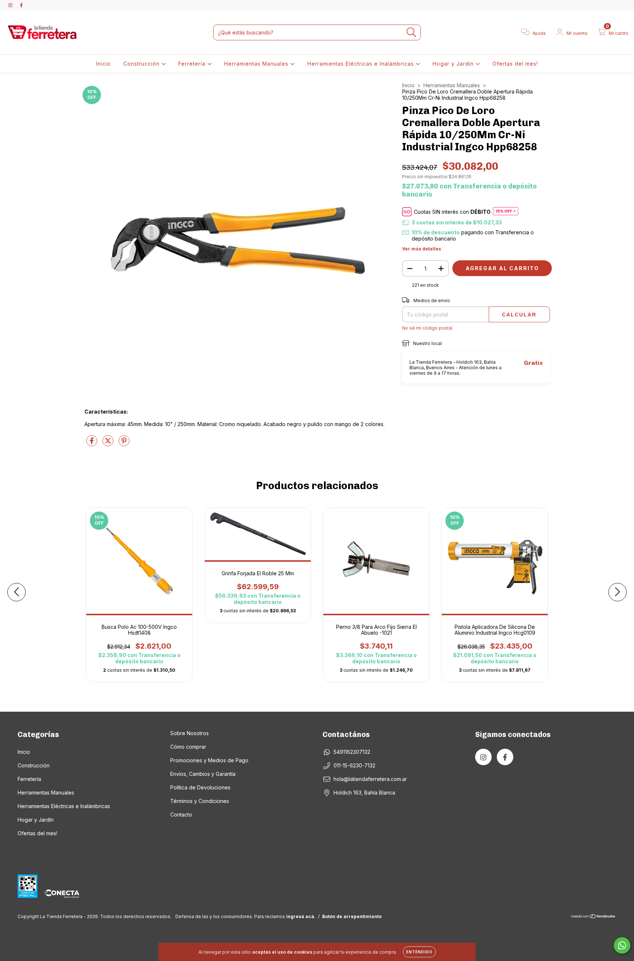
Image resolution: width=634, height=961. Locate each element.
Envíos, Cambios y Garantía (203, 774)
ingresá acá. (301, 916)
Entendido (419, 952)
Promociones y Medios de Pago (209, 760)
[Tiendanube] (593, 917)
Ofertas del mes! (515, 63)
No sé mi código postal (427, 328)
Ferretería (192, 63)
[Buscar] (411, 32)
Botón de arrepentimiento (352, 916)
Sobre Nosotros (189, 733)
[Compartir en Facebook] (92, 443)
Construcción (142, 63)
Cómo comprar (188, 747)
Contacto (181, 814)
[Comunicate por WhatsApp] (622, 945)
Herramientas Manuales (257, 63)
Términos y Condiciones (199, 801)
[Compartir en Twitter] (108, 443)
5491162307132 (352, 752)
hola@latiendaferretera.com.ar (370, 779)
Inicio (103, 63)
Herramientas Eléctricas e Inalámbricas (361, 63)
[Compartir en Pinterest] (124, 443)
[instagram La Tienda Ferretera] (11, 5)
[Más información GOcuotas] (505, 211)
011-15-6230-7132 (354, 765)
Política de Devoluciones (200, 787)
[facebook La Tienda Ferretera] (21, 5)
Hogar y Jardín (454, 63)
